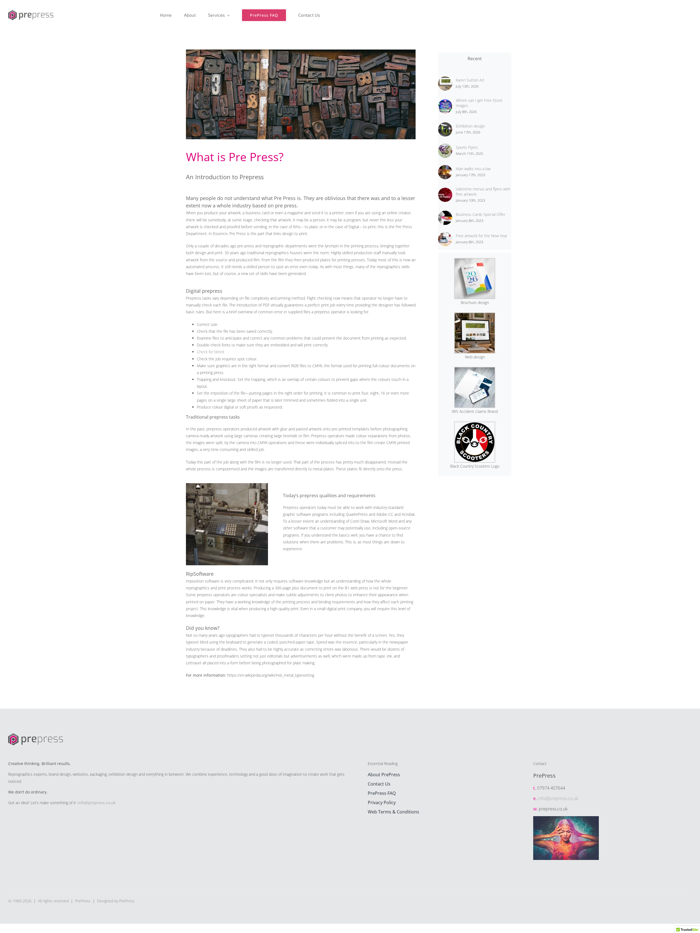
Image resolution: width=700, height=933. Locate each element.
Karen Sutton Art (470, 80)
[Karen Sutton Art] (445, 79)
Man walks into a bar (473, 168)
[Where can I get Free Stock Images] (445, 102)
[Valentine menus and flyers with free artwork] (445, 191)
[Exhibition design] (445, 125)
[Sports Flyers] (445, 147)
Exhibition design (470, 126)
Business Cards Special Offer (480, 214)
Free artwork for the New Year (481, 235)
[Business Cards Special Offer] (445, 214)
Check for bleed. (211, 351)
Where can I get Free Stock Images (479, 103)
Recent (475, 59)
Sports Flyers (467, 147)
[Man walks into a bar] (445, 168)
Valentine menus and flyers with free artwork (483, 191)
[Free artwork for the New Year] (445, 235)
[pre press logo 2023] (30, 12)
